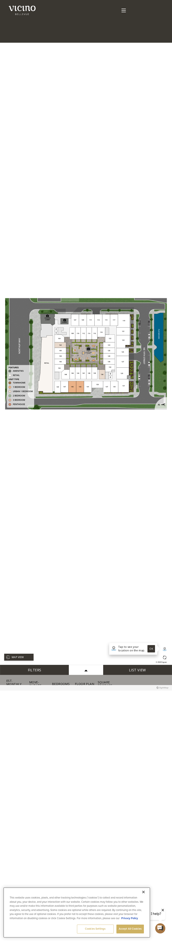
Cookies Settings (95, 928)
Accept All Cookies (130, 928)
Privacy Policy (129, 918)
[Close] (143, 892)
